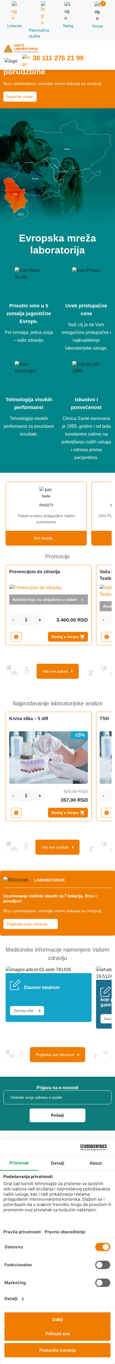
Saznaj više (24, 1010)
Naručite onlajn (20, 96)
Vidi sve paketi (56, 671)
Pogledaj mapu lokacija (28, 924)
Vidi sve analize (56, 847)
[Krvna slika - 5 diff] (16, 813)
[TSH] (106, 813)
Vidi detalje (44, 538)
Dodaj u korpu (66, 636)
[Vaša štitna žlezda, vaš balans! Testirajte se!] (106, 637)
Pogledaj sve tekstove (57, 1054)
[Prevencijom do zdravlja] (16, 637)
